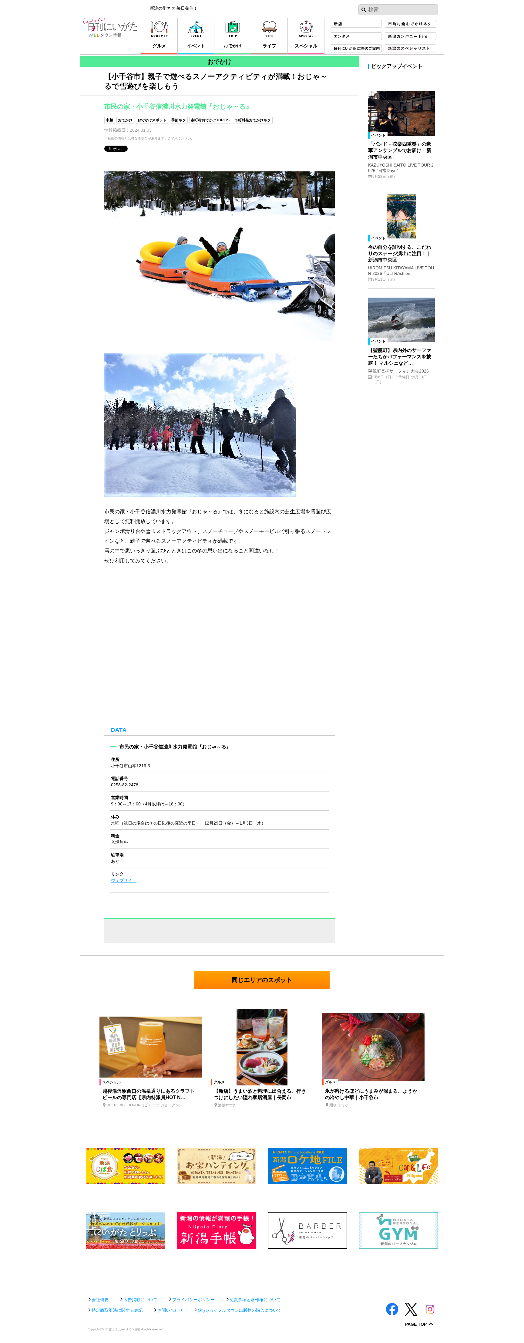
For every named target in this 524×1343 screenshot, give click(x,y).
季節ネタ (178, 120)
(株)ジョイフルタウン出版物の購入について (239, 1310)
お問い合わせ (170, 1310)
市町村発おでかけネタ (252, 120)
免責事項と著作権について (255, 1299)
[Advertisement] (262, 1269)
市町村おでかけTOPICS (210, 120)
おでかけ (125, 120)
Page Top (416, 1324)
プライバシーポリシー (193, 1299)
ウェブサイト (123, 880)
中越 (109, 120)
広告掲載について (140, 1299)
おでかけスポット (151, 120)
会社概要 (100, 1299)
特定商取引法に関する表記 (117, 1310)
